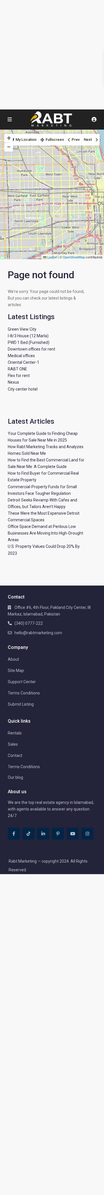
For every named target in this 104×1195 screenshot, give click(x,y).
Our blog (15, 777)
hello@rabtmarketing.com (38, 632)
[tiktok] (28, 834)
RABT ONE (17, 369)
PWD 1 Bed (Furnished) (28, 342)
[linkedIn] (43, 834)
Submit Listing (21, 704)
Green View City (22, 329)
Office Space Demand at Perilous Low (42, 526)
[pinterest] (58, 834)
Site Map (16, 670)
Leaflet (52, 257)
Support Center (22, 681)
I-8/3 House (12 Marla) (28, 336)
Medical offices (21, 355)
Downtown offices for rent (31, 349)
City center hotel (23, 389)
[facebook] (14, 834)
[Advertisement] (52, 55)
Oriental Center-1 (23, 362)
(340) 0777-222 (28, 623)
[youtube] (73, 834)
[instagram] (87, 834)
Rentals (15, 733)
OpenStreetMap (74, 257)
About (13, 659)
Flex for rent (19, 375)
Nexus (13, 382)
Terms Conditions (24, 693)
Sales (13, 744)
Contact (15, 755)
